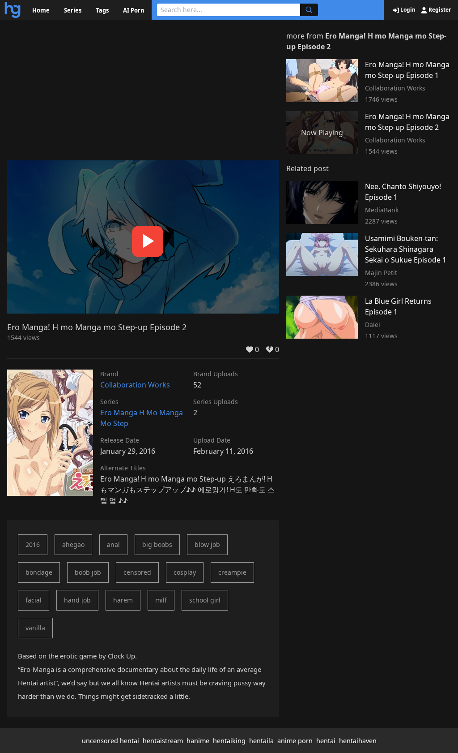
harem (123, 600)
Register (439, 9)
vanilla (35, 628)
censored (137, 572)
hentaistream (163, 740)
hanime (198, 740)
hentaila (261, 740)
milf (161, 600)
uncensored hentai (110, 740)
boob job (88, 572)
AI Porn (133, 10)
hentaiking (229, 740)
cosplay (185, 572)
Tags (102, 10)
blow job (207, 544)
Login (407, 9)
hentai (325, 740)
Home (41, 10)
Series (72, 10)
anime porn (295, 740)
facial (33, 600)
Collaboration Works (135, 385)
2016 (32, 544)
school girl (205, 600)
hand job (77, 600)
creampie (232, 572)
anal (113, 544)
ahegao (73, 544)
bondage (38, 572)
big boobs (157, 544)
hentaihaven (358, 740)
